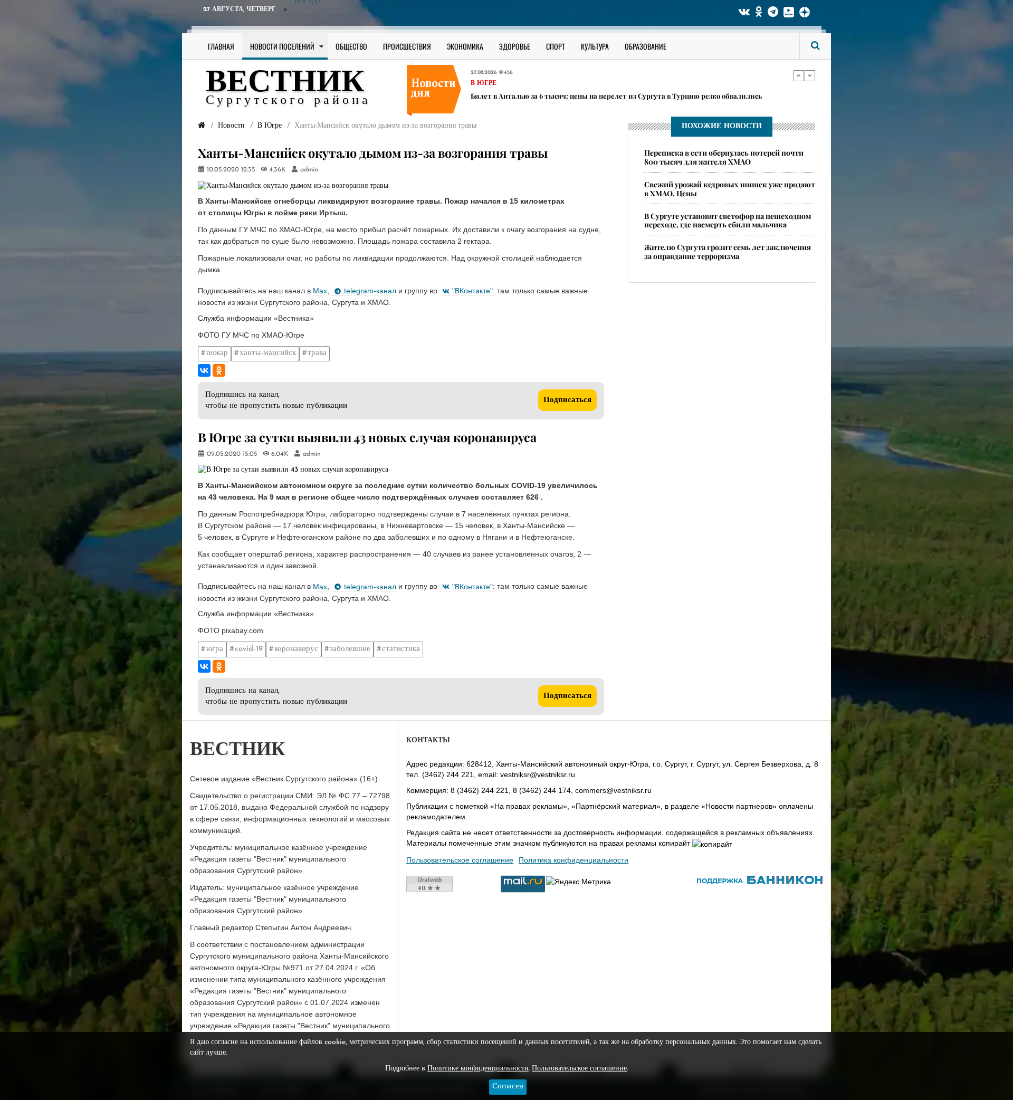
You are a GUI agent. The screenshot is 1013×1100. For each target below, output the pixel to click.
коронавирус (296, 649)
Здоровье (514, 46)
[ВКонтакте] (204, 370)
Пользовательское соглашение (459, 860)
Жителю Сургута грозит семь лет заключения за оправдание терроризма (727, 252)
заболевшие (350, 649)
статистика (401, 649)
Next (810, 75)
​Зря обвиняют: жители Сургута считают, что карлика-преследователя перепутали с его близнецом (622, 99)
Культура (595, 46)
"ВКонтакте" (472, 290)
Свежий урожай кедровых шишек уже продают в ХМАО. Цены (729, 188)
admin (309, 170)
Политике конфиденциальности (478, 1069)
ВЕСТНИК (285, 83)
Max (320, 290)
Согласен (507, 1087)
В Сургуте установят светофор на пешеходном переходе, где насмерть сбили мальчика (727, 220)
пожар (217, 353)
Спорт (555, 46)
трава (317, 353)
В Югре (483, 83)
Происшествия (407, 46)
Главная (221, 46)
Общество (351, 46)
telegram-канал (370, 290)
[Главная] (201, 126)
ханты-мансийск (268, 353)
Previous (799, 75)
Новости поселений (282, 46)
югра (214, 649)
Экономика (465, 46)
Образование (645, 46)
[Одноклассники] (219, 370)
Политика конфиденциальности (573, 860)
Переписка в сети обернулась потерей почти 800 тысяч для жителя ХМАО (724, 157)
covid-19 (249, 649)
